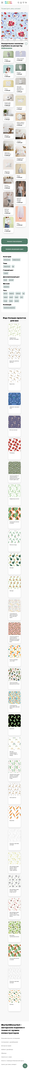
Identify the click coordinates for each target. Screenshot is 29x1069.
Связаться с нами (6, 1057)
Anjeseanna (6, 48)
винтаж (5, 293)
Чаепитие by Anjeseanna (9, 307)
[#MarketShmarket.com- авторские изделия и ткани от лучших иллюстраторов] (8, 2)
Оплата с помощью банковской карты (12, 1060)
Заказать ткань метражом (14, 241)
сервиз (10, 301)
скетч (21, 297)
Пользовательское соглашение (10, 1038)
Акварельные (7, 266)
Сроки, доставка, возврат (8, 1064)
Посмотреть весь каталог (11, 9)
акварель (11, 293)
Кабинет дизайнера (7, 1049)
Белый (5, 280)
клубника (18, 293)
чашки (16, 297)
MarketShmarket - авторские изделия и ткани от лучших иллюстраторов (13, 1028)
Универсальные (16, 259)
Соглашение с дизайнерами (9, 1042)
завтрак (5, 297)
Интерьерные (7, 259)
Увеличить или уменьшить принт (14, 249)
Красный (11, 280)
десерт (11, 297)
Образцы (3, 1053)
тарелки (16, 301)
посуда (5, 301)
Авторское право (6, 1045)
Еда (13, 266)
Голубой (6, 273)
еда (23, 293)
